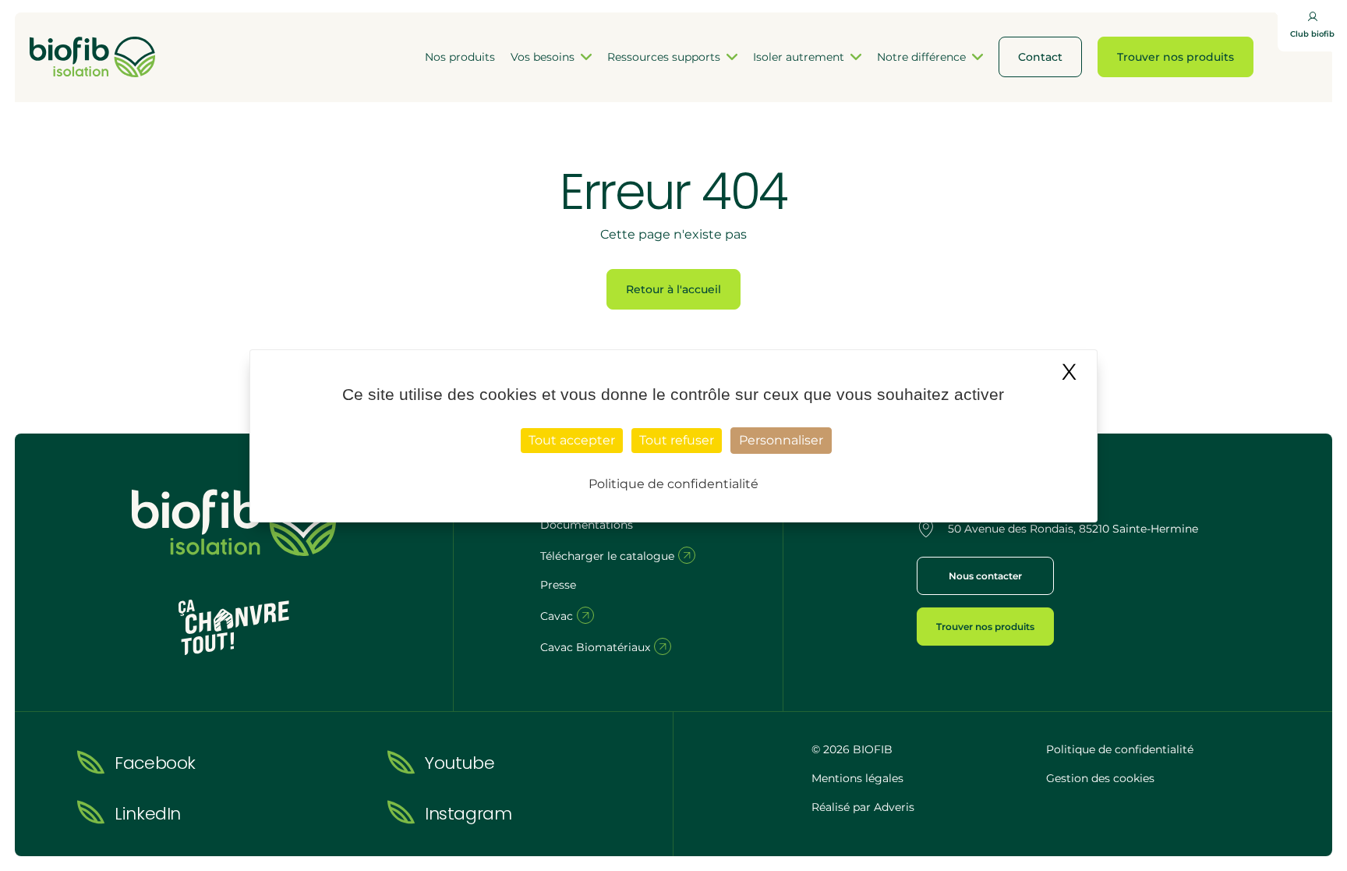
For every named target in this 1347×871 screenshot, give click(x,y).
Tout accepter (572, 440)
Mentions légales (857, 778)
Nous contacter (985, 576)
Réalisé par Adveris (862, 807)
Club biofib (1312, 34)
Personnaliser (781, 440)
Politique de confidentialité (1119, 749)
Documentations (586, 525)
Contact (1040, 57)
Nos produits (460, 57)
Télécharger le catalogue (608, 556)
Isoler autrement (798, 57)
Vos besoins (543, 57)
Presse (558, 585)
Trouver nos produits (1175, 57)
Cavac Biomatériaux (596, 647)
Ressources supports (663, 57)
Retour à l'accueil (673, 289)
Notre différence (921, 57)
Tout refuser (676, 440)
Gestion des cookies (1100, 778)
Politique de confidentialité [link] (673, 483)
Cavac (558, 616)
